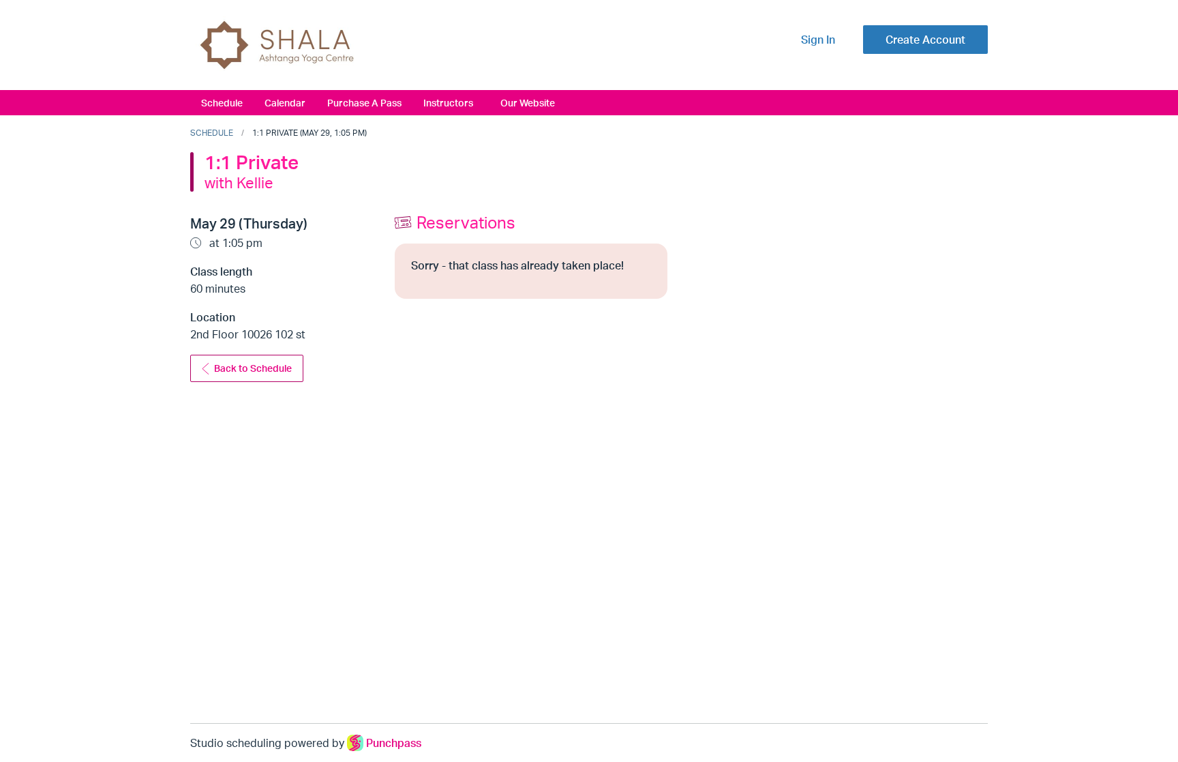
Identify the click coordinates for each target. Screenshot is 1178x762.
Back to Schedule (253, 368)
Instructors (448, 102)
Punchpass (393, 743)
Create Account (925, 39)
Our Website (527, 102)
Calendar (285, 102)
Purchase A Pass (364, 102)
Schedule (222, 102)
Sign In (818, 39)
